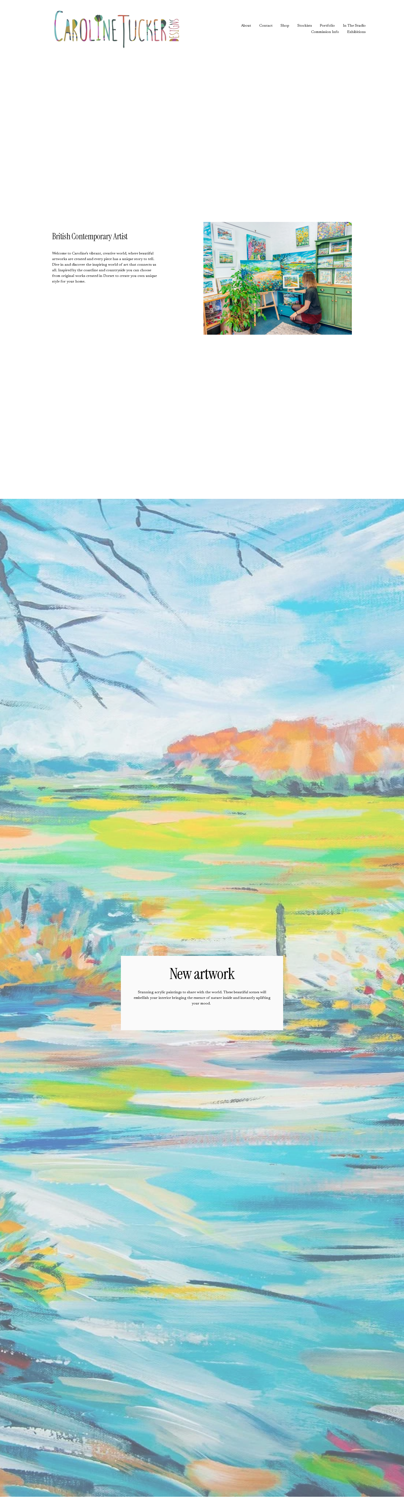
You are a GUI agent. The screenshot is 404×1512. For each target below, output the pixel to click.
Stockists (304, 26)
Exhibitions (356, 32)
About (246, 26)
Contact (266, 26)
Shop (285, 26)
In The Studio (354, 26)
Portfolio (327, 26)
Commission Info (325, 32)
